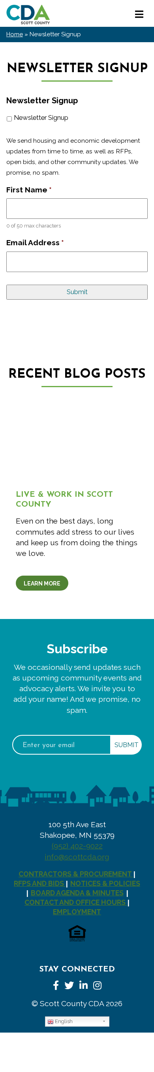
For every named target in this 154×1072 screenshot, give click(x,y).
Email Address (35, 242)
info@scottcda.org (77, 856)
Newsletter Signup (41, 117)
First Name (29, 189)
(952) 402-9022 (77, 845)
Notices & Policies (105, 883)
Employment (77, 912)
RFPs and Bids (40, 883)
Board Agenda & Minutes (77, 893)
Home (14, 34)
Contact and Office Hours (75, 902)
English (63, 1021)
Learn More (42, 583)
